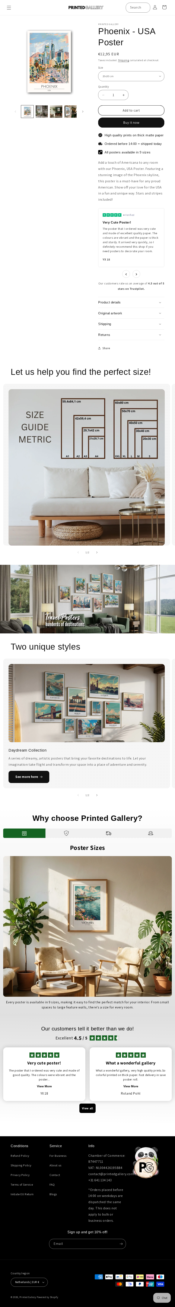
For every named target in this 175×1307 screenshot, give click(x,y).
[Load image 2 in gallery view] (42, 111)
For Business (58, 1156)
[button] (9, 7)
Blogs (53, 1194)
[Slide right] (83, 111)
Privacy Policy (20, 1175)
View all (87, 1108)
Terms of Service (22, 1184)
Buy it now (131, 123)
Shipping (123, 60)
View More (44, 1086)
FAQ (52, 1184)
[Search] (145, 7)
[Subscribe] (121, 1244)
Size (100, 67)
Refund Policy (20, 1156)
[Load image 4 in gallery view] (70, 111)
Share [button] (106, 348)
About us (55, 1165)
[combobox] (138, 7)
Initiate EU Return (22, 1194)
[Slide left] (15, 111)
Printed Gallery (27, 1297)
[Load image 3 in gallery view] (56, 111)
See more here (26, 776)
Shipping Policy (21, 1165)
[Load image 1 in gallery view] (27, 111)
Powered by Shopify (47, 1297)
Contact (55, 1175)
